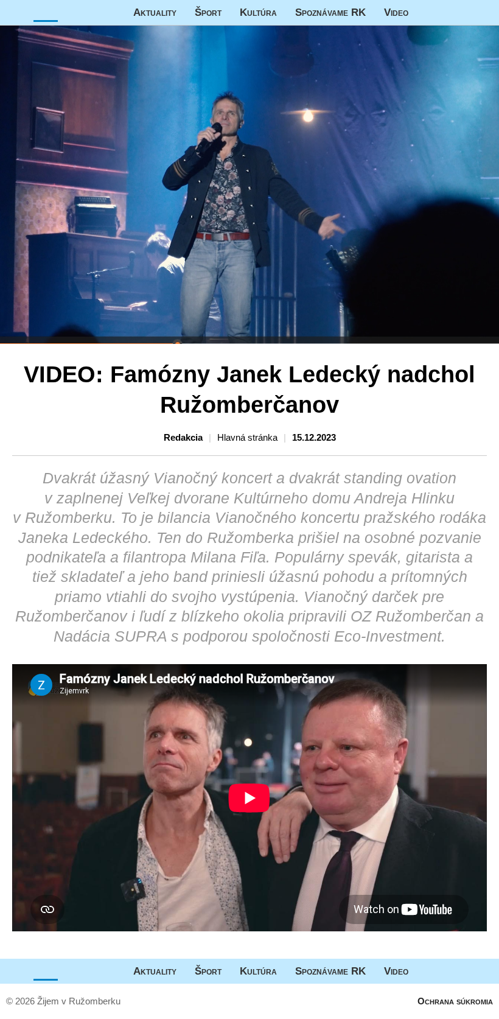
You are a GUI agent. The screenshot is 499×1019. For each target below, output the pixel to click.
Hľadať (484, 12)
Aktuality (154, 12)
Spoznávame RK (330, 12)
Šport (208, 12)
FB (426, 12)
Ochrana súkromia (455, 1001)
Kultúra (258, 12)
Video (396, 12)
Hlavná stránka (45, 12)
